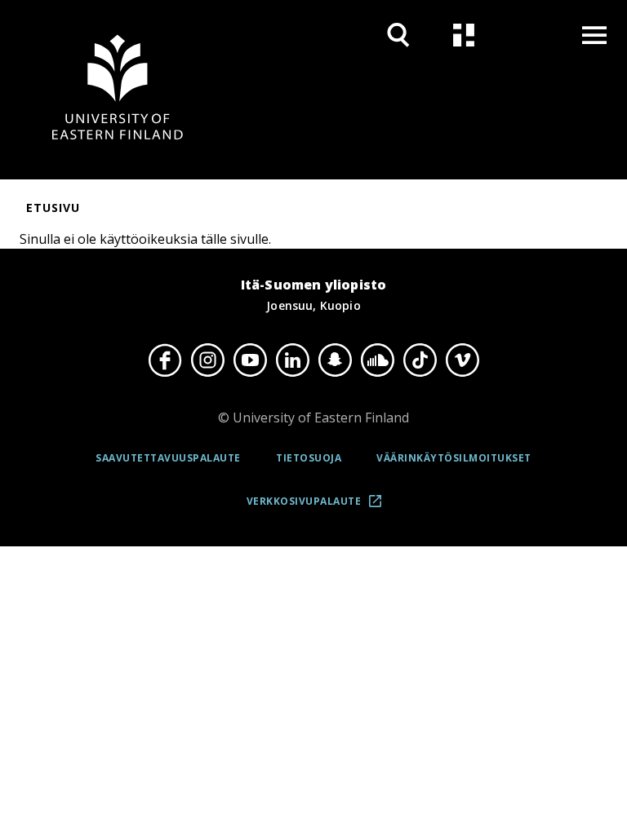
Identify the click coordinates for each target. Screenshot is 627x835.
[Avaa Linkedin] (292, 360)
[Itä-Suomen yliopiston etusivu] (117, 89)
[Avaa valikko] (594, 34)
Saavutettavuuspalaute (168, 458)
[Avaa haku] (398, 34)
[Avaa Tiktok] (420, 360)
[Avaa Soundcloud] (377, 360)
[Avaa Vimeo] (462, 360)
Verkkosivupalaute (319, 507)
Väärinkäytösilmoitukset (453, 458)
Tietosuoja (308, 458)
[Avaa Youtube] (250, 360)
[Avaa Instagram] (207, 360)
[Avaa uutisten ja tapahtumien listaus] (463, 34)
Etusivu (53, 207)
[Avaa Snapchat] (335, 360)
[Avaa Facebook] (165, 360)
